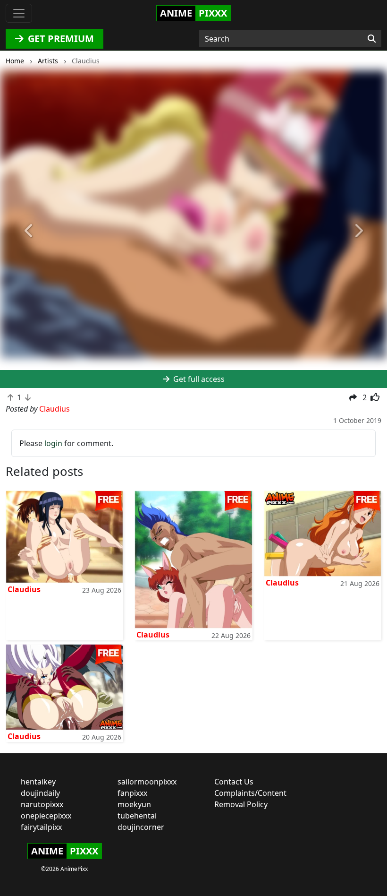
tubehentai (137, 815)
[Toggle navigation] (19, 13)
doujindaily (40, 793)
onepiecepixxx (46, 815)
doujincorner (141, 827)
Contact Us (233, 781)
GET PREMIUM (59, 38)
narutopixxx (42, 804)
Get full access (198, 379)
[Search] (371, 39)
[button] (29, 231)
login (53, 443)
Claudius (24, 589)
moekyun (134, 804)
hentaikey (38, 781)
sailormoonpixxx (147, 781)
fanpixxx (132, 793)
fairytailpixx (41, 827)
